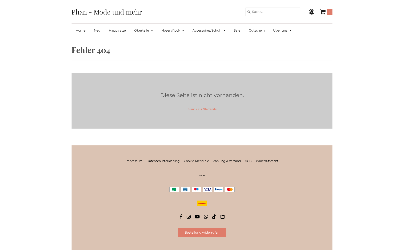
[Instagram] (189, 217)
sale (202, 175)
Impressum (134, 161)
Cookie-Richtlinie (196, 161)
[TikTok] (214, 217)
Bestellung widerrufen (202, 232)
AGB (248, 161)
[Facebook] (181, 217)
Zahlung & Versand (227, 161)
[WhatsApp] (206, 217)
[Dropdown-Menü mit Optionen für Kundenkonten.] (312, 12)
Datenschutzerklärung (163, 161)
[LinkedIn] (223, 217)
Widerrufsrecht (267, 161)
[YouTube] (197, 217)
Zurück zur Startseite (202, 109)
